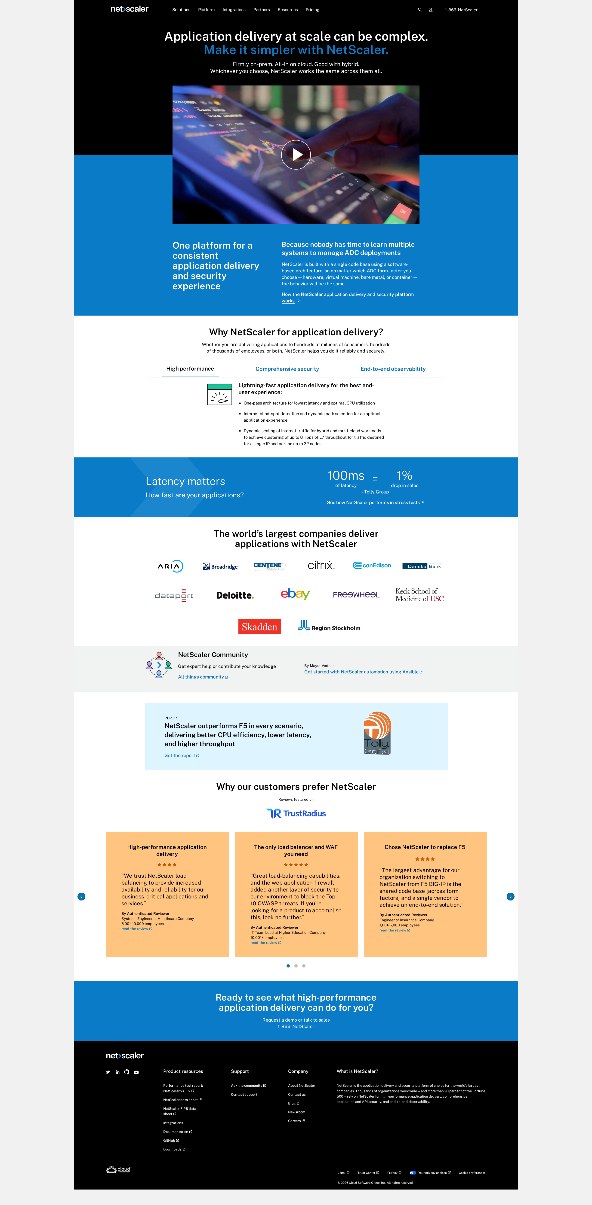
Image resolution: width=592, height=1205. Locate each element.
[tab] (190, 368)
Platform (206, 9)
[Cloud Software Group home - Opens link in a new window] (119, 1169)
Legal (341, 1173)
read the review (134, 929)
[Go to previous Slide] (81, 897)
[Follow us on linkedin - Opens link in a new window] (118, 1072)
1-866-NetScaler (461, 9)
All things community (201, 677)
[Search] (420, 10)
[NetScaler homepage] (129, 9)
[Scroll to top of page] (579, 1191)
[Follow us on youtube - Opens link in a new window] (136, 1072)
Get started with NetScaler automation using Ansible (361, 672)
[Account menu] (430, 10)
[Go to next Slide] (511, 897)
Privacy (392, 1173)
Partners (261, 9)
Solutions (181, 9)
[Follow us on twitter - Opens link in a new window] (108, 1072)
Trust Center (366, 1173)
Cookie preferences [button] (472, 1173)
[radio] (288, 966)
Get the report (179, 755)
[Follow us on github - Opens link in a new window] (127, 1072)
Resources (288, 9)
